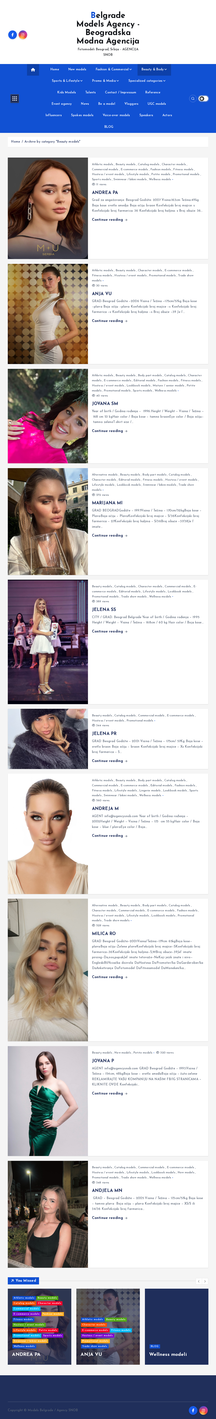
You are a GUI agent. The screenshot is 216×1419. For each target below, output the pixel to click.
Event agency (62, 104)
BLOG (108, 127)
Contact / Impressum (120, 92)
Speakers (146, 115)
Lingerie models (150, 790)
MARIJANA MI (107, 503)
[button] (199, 1281)
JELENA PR (104, 734)
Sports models (101, 179)
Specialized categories (145, 81)
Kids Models (66, 92)
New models (77, 69)
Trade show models (134, 596)
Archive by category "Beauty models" (52, 141)
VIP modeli (117, 1354)
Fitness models (183, 169)
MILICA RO (104, 934)
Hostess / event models (108, 174)
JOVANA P (103, 1061)
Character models (174, 164)
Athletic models (102, 164)
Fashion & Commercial (112, 69)
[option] (63, 1327)
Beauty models (126, 164)
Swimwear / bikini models (130, 179)
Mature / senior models (168, 385)
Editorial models (144, 380)
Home (54, 69)
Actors (167, 115)
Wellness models (160, 179)
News (85, 104)
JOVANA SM (105, 404)
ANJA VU (102, 294)
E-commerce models (134, 169)
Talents (90, 92)
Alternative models (105, 474)
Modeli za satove (55, 1354)
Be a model (106, 104)
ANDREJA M (105, 809)
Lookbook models (138, 385)
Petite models (160, 174)
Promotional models (186, 174)
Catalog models (148, 164)
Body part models (150, 375)
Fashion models (160, 169)
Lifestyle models (138, 174)
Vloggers (131, 104)
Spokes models (82, 115)
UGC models (157, 104)
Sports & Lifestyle (66, 81)
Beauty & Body (153, 69)
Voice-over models (116, 115)
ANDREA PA (105, 193)
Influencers (54, 115)
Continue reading (108, 220)
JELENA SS (104, 610)
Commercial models (105, 169)
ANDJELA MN (107, 1191)
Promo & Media (104, 81)
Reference (152, 92)
